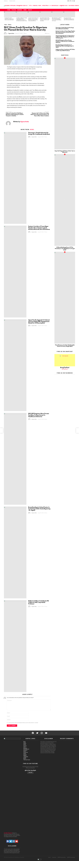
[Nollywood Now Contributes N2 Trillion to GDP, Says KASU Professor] (69, 14)
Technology (25, 756)
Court (24, 746)
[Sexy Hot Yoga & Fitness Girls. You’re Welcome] (64, 103)
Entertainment (26, 749)
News (32, 129)
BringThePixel (64, 367)
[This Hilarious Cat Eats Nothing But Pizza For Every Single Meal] (64, 298)
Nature (24, 758)
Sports (24, 751)
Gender (24, 757)
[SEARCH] (72, 10)
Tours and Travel (26, 759)
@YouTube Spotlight (30, 770)
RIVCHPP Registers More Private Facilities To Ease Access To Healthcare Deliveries (38, 415)
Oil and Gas (25, 752)
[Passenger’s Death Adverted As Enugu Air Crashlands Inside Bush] (10, 14)
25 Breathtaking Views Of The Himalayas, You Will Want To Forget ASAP (65, 249)
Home (8, 10)
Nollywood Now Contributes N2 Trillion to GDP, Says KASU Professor (69, 19)
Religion (25, 755)
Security (25, 745)
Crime (25, 10)
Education (25, 750)
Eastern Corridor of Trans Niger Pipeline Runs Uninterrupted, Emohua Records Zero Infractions (39, 228)
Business (19, 10)
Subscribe (30, 772)
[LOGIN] (74, 10)
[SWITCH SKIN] (70, 10)
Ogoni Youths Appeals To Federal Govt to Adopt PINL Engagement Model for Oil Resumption (38, 321)
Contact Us (54, 857)
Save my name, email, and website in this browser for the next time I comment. (23, 722)
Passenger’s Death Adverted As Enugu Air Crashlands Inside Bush (9, 19)
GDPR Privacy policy (62, 857)
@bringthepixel (65, 369)
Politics (14, 10)
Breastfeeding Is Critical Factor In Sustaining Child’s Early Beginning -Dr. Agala (39, 509)
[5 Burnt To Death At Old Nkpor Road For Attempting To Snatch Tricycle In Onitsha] (1, 430)
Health (30, 10)
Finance (24, 754)
